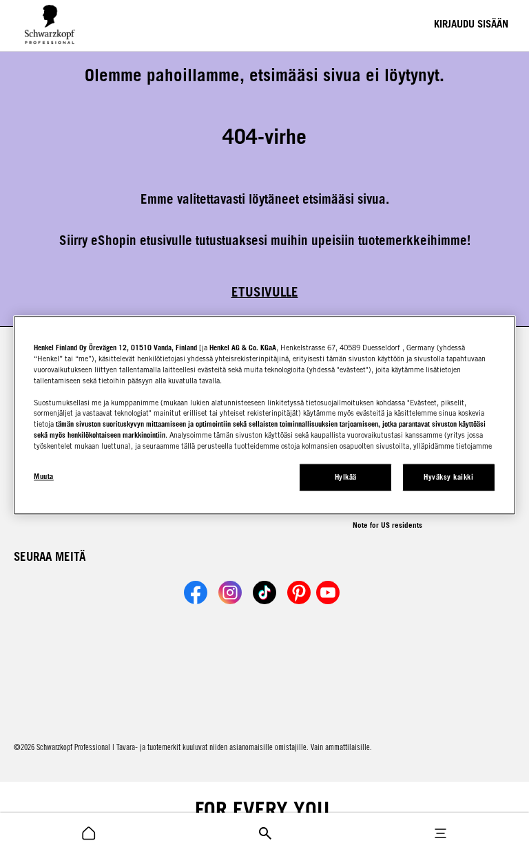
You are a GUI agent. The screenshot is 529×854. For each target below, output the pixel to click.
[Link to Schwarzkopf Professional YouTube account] (328, 592)
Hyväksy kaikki (448, 477)
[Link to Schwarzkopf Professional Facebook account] (195, 592)
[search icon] (89, 833)
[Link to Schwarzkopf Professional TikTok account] (264, 592)
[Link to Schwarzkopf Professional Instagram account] (230, 592)
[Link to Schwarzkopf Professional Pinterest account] (299, 592)
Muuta (44, 477)
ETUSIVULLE (264, 291)
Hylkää (346, 477)
